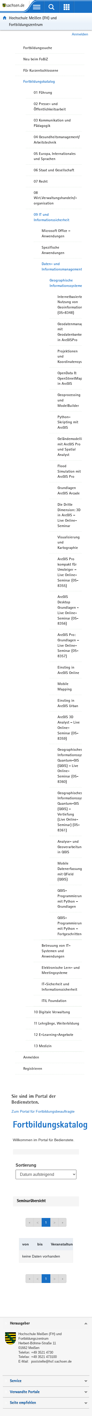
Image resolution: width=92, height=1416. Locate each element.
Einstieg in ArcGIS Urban (67, 703)
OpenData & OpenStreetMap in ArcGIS (69, 378)
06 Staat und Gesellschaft (54, 170)
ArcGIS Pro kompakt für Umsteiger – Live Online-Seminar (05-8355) (67, 572)
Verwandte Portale (25, 1392)
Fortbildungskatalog (39, 81)
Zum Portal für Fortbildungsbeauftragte (43, 1111)
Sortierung (26, 1165)
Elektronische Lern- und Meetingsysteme (61, 970)
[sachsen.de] (14, 8)
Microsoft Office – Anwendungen (56, 233)
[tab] (46, 1323)
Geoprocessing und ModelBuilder (68, 400)
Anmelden (80, 34)
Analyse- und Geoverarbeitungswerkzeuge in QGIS (69, 847)
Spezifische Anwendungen (53, 250)
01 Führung (43, 92)
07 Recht (41, 181)
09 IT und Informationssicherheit (51, 217)
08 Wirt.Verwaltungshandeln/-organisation (55, 198)
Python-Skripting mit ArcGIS (67, 422)
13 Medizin (43, 1046)
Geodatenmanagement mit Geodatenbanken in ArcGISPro (69, 332)
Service (15, 1381)
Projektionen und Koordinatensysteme (69, 356)
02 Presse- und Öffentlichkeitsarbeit (50, 106)
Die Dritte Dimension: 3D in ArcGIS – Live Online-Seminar (68, 515)
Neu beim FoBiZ (35, 59)
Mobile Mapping (64, 686)
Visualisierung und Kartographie (68, 542)
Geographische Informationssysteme (66, 283)
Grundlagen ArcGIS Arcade (68, 490)
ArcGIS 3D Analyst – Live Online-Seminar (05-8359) (68, 727)
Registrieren (32, 1068)
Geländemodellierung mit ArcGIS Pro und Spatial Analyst (69, 446)
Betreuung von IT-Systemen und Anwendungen (56, 951)
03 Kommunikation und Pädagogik (52, 123)
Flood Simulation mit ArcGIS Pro (69, 471)
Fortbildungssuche (37, 47)
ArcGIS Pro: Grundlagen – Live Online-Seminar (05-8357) (68, 645)
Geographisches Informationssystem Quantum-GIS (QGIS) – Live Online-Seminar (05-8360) (69, 765)
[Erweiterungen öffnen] (66, 7)
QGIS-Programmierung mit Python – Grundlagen (69, 898)
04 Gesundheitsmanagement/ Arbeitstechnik (57, 140)
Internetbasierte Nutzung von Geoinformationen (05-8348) (69, 304)
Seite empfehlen (23, 1403)
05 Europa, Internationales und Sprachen (55, 156)
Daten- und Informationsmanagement (62, 266)
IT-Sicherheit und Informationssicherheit (59, 987)
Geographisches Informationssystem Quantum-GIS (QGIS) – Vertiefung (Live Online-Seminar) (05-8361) (69, 811)
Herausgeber (20, 1323)
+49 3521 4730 (42, 1352)
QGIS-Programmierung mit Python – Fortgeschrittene (69, 925)
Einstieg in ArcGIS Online (68, 670)
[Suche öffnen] (51, 7)
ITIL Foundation (54, 1000)
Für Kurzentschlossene (40, 70)
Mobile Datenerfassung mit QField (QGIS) (69, 871)
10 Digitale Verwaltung (52, 1012)
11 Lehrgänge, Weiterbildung (56, 1023)
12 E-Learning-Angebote (53, 1034)
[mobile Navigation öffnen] (36, 7)
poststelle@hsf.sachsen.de (51, 1361)
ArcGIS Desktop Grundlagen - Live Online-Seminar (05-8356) (68, 610)
